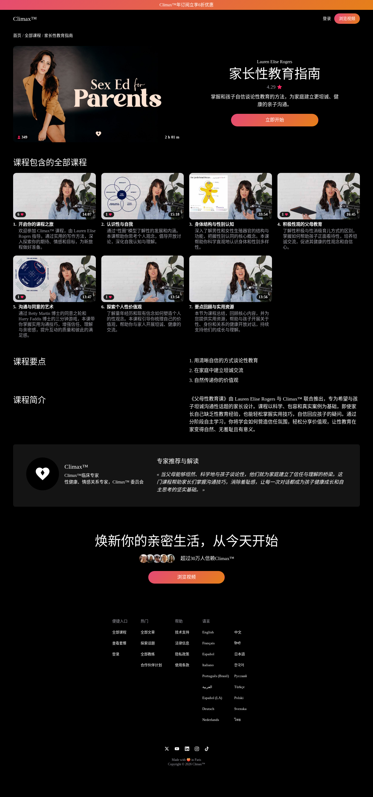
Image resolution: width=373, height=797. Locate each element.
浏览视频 (347, 18)
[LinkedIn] (187, 748)
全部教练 (148, 654)
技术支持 (182, 632)
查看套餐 (119, 643)
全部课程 (33, 35)
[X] (166, 748)
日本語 (239, 654)
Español (208, 654)
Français (208, 643)
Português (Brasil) (215, 676)
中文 (237, 632)
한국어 (239, 665)
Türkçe (239, 687)
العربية (207, 687)
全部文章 (148, 632)
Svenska (240, 709)
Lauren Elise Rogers (274, 61)
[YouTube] (176, 748)
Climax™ (76, 466)
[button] (54, 211)
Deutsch (208, 709)
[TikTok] (207, 748)
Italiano (208, 665)
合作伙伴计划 (151, 665)
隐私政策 (182, 654)
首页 (17, 35)
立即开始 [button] (274, 120)
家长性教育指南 (58, 35)
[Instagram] (197, 748)
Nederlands (210, 720)
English (208, 632)
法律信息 (182, 643)
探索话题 (148, 643)
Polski (239, 698)
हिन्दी (237, 643)
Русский (240, 676)
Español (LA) (212, 698)
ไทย (237, 720)
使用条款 (182, 665)
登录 (327, 18)
